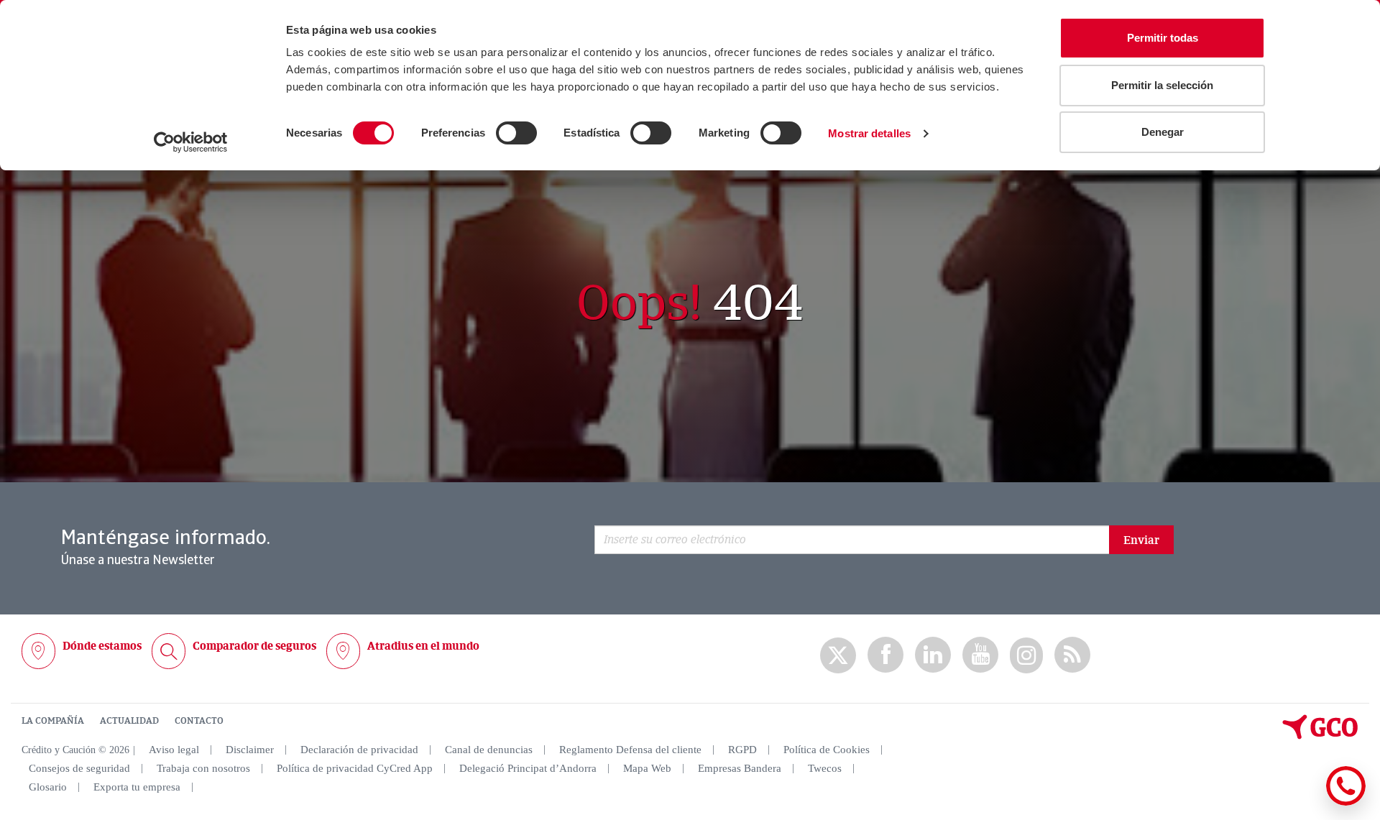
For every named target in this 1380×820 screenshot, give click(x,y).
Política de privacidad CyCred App (355, 768)
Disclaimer (250, 749)
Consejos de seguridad (79, 768)
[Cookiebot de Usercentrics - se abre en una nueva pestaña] (191, 142)
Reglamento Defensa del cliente (630, 749)
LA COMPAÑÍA (53, 721)
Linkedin (933, 655)
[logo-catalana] (1320, 736)
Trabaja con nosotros (203, 768)
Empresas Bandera (739, 768)
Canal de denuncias (489, 749)
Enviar (1141, 540)
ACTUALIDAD (129, 721)
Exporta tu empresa (136, 787)
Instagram (1026, 655)
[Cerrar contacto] (1303, 803)
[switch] (516, 132)
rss (1072, 655)
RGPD (742, 749)
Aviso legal (174, 749)
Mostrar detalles (869, 133)
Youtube (980, 655)
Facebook (885, 655)
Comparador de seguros (254, 646)
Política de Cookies (826, 749)
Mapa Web (647, 768)
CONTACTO (199, 721)
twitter (838, 655)
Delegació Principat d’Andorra (528, 768)
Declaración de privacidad (359, 749)
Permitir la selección (1162, 85)
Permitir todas (1162, 38)
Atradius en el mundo (423, 646)
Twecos (825, 768)
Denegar (1162, 132)
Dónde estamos (102, 646)
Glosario (48, 787)
